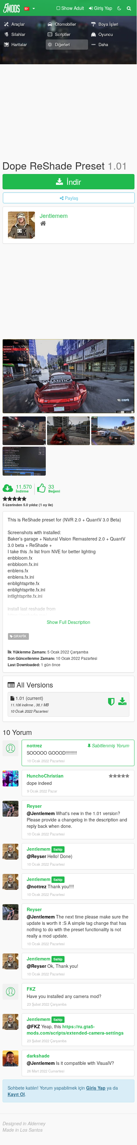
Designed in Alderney (24, 1123)
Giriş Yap (96, 1088)
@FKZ (33, 1026)
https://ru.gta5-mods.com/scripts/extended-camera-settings (75, 1029)
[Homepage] (43, 222)
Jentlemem (54, 216)
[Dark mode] (119, 8)
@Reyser (36, 856)
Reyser (34, 806)
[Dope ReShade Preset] (68, 376)
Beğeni (54, 491)
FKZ (31, 989)
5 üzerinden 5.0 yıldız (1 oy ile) (28, 504)
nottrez (34, 745)
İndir (72, 181)
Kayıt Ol (16, 1094)
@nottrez (36, 886)
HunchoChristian (45, 775)
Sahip (57, 849)
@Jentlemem (41, 813)
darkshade (38, 1055)
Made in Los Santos (23, 1130)
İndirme (22, 491)
